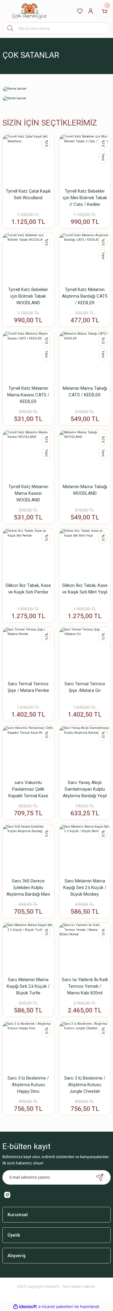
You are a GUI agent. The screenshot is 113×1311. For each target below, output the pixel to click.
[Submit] (100, 1177)
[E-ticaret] (56, 1306)
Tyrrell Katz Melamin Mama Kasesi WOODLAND (28, 493)
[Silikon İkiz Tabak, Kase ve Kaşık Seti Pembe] (28, 554)
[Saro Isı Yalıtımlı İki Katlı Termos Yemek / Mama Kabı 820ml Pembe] (85, 948)
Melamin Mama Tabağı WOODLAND (85, 490)
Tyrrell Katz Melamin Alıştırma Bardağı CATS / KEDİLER (85, 296)
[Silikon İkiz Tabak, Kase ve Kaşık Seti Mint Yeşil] (85, 554)
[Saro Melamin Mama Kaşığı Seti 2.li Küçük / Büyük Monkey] (85, 850)
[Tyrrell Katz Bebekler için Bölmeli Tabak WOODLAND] (28, 258)
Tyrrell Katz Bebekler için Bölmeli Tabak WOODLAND (28, 296)
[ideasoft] (25, 1306)
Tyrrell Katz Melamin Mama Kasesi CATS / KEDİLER (28, 395)
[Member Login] (91, 11)
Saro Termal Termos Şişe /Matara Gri (84, 687)
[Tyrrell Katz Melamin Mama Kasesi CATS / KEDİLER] (28, 357)
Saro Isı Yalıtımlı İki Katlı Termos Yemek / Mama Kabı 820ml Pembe (85, 986)
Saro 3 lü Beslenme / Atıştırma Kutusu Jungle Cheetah (84, 1084)
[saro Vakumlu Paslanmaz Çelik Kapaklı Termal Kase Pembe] (28, 751)
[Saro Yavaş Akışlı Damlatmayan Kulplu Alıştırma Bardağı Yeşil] (85, 751)
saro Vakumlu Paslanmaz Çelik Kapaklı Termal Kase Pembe (28, 789)
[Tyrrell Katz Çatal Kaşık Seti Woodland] (28, 159)
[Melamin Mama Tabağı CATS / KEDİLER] (85, 357)
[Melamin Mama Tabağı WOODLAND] (85, 455)
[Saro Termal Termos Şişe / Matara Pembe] (28, 652)
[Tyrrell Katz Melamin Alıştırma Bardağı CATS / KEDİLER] (85, 258)
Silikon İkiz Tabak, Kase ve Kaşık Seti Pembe (28, 589)
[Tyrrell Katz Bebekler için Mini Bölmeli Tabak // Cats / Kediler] (85, 159)
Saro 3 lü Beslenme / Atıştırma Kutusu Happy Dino (28, 1084)
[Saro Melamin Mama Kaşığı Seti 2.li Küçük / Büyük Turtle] (28, 948)
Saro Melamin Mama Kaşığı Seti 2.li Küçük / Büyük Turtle (28, 986)
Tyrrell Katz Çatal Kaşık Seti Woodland (28, 194)
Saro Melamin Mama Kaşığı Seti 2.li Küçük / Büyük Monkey (84, 887)
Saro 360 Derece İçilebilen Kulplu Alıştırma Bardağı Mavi (28, 887)
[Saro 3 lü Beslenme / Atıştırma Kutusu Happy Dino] (28, 1047)
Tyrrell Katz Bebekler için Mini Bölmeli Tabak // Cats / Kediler (85, 197)
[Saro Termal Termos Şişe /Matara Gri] (85, 652)
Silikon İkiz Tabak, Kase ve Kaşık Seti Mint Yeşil (85, 589)
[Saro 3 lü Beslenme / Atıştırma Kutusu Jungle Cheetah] (85, 1047)
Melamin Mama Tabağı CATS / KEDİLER (85, 392)
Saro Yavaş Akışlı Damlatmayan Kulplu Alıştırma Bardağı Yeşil (85, 789)
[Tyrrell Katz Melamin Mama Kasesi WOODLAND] (28, 455)
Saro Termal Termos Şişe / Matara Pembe (28, 687)
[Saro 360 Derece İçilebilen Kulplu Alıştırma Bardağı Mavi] (28, 850)
